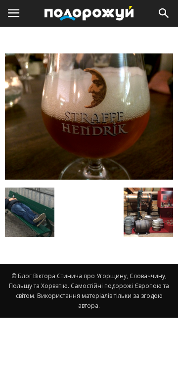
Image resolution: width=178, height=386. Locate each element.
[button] (164, 13)
